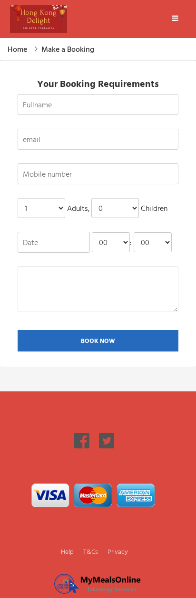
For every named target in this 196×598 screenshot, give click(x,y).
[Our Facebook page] (81, 445)
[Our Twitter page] (106, 445)
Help (67, 551)
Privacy (118, 551)
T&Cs (90, 551)
